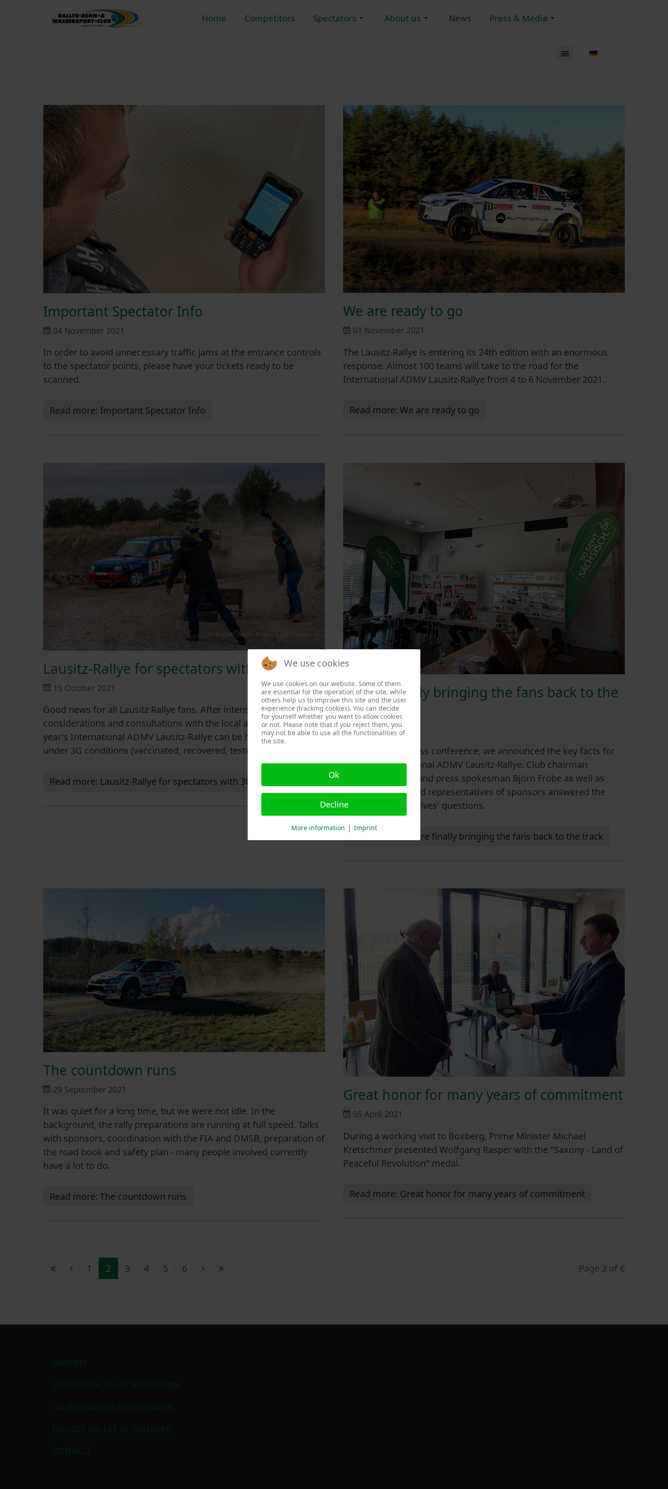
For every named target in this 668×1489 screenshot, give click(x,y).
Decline (334, 804)
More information (318, 827)
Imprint (365, 827)
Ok (334, 774)
